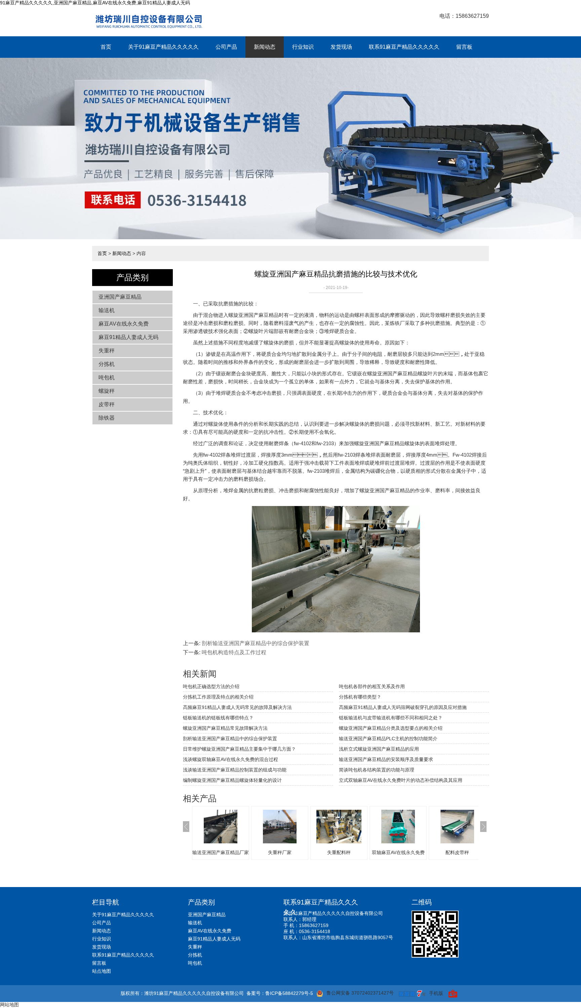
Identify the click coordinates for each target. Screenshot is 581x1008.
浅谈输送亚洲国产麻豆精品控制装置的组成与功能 (234, 769)
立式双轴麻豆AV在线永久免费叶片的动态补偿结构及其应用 (400, 780)
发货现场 (341, 47)
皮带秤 (107, 404)
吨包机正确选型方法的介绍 (211, 686)
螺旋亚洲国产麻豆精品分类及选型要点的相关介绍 (390, 728)
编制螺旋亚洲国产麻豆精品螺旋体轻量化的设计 (232, 780)
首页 (106, 47)
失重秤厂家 (280, 852)
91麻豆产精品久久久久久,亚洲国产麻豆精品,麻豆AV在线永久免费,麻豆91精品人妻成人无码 (95, 2)
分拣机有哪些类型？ (360, 697)
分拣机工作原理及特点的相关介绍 (218, 697)
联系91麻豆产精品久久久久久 (404, 47)
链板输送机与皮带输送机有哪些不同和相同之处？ (390, 717)
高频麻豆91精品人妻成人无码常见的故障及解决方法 (237, 707)
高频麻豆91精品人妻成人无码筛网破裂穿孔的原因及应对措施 (403, 707)
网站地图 (9, 1004)
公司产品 (226, 47)
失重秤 (107, 350)
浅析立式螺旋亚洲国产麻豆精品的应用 (379, 749)
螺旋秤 (107, 391)
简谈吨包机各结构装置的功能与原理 (376, 769)
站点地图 (101, 971)
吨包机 (107, 377)
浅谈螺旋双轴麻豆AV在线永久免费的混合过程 (230, 759)
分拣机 (107, 364)
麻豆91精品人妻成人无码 (128, 337)
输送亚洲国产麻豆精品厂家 (220, 852)
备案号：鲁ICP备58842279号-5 (279, 993)
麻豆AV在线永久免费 (124, 324)
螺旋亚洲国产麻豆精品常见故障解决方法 (225, 728)
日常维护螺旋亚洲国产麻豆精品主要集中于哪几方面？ (239, 749)
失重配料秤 (339, 852)
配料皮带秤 (457, 852)
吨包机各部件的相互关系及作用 (372, 686)
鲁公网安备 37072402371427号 (360, 993)
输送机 (107, 310)
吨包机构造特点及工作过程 (234, 652)
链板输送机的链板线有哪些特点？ (218, 717)
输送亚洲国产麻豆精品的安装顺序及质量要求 (386, 759)
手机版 (436, 993)
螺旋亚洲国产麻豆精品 (253, 315)
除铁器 (107, 418)
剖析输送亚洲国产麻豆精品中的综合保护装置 (255, 643)
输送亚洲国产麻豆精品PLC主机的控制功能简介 (388, 738)
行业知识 (303, 47)
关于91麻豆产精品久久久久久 (163, 47)
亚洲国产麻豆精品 (120, 297)
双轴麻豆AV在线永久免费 (398, 852)
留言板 (464, 47)
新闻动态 (264, 47)
